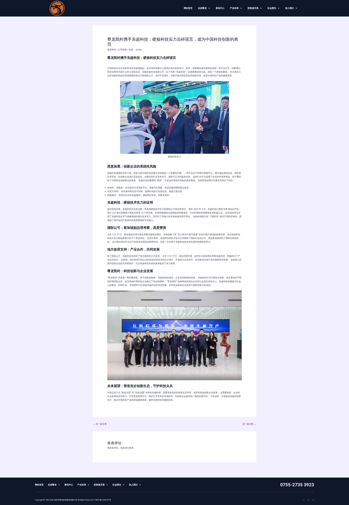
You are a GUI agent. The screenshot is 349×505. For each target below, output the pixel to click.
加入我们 (289, 8)
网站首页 (188, 8)
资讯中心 (220, 8)
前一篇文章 (100, 423)
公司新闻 (122, 49)
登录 (131, 447)
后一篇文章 (249, 423)
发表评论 (111, 49)
